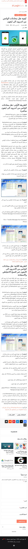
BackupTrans (5, 82)
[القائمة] (26, 6)
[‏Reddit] (10, 421)
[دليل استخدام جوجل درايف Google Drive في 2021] (7, 460)
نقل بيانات (11, 415)
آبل (25, 15)
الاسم (25, 501)
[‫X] (21, 421)
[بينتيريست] (13, 421)
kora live (14, 531)
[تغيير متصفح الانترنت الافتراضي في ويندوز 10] (21, 446)
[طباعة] (25, 425)
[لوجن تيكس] (18, 5)
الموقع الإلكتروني (23, 514)
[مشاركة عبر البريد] (6, 421)
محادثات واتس (21, 415)
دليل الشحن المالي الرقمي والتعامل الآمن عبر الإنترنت (13, 0)
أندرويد (20, 15)
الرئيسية (23, 11)
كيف (20, 11)
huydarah (23, 25)
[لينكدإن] (17, 421)
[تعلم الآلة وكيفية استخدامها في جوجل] (21, 460)
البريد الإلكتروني (23, 507)
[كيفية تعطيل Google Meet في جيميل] (7, 446)
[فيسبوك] (25, 421)
